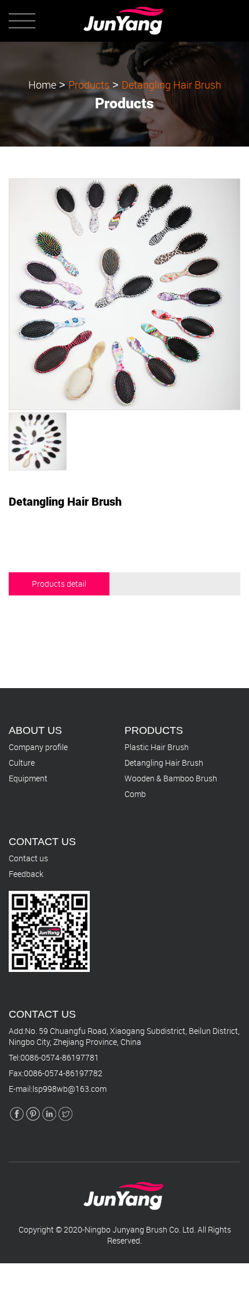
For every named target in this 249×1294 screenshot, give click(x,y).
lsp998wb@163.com (69, 1088)
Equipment (28, 778)
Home (42, 85)
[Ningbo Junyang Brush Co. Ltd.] (125, 10)
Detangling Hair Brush (171, 85)
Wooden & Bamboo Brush (170, 778)
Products (88, 85)
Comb (135, 793)
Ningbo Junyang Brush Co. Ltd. (140, 1229)
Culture (22, 762)
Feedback (26, 873)
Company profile (38, 746)
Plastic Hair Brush (156, 746)
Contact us (28, 858)
